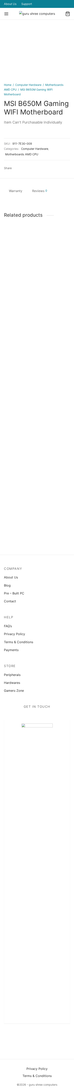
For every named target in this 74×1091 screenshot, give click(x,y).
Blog (7, 585)
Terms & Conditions (18, 642)
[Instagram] (37, 1036)
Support (26, 4)
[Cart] (67, 13)
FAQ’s (8, 626)
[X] (24, 168)
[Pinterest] (31, 168)
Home (7, 84)
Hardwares (12, 683)
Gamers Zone (14, 691)
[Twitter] (27, 1036)
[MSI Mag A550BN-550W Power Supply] (20, 385)
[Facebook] (16, 168)
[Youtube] (55, 1036)
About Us (10, 4)
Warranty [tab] (15, 191)
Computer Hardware (28, 84)
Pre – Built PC (14, 593)
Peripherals (12, 675)
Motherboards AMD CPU (21, 154)
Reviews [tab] (39, 191)
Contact (10, 601)
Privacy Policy (14, 634)
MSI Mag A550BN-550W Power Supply (19, 540)
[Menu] (6, 13)
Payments (11, 650)
